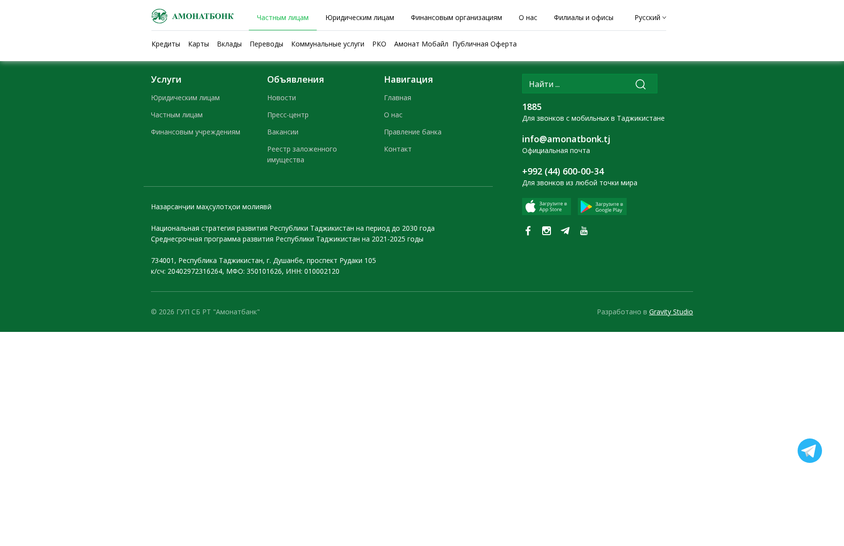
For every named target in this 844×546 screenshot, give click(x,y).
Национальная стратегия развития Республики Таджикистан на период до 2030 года (293, 228)
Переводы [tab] (266, 43)
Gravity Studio (671, 311)
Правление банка (413, 131)
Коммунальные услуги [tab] (327, 43)
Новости (281, 97)
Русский (647, 17)
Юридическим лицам (185, 97)
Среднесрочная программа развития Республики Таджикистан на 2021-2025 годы (287, 238)
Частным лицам (177, 114)
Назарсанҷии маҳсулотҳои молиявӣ (211, 206)
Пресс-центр (288, 114)
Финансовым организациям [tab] (456, 17)
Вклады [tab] (229, 43)
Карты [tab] (198, 43)
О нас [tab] (528, 17)
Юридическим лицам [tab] (359, 17)
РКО (379, 43)
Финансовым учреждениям (195, 131)
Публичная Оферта (484, 43)
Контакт (398, 148)
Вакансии (282, 131)
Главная (397, 97)
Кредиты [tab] (165, 43)
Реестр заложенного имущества (302, 154)
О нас (393, 114)
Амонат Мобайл (421, 43)
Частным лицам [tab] (283, 17)
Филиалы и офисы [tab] (583, 17)
